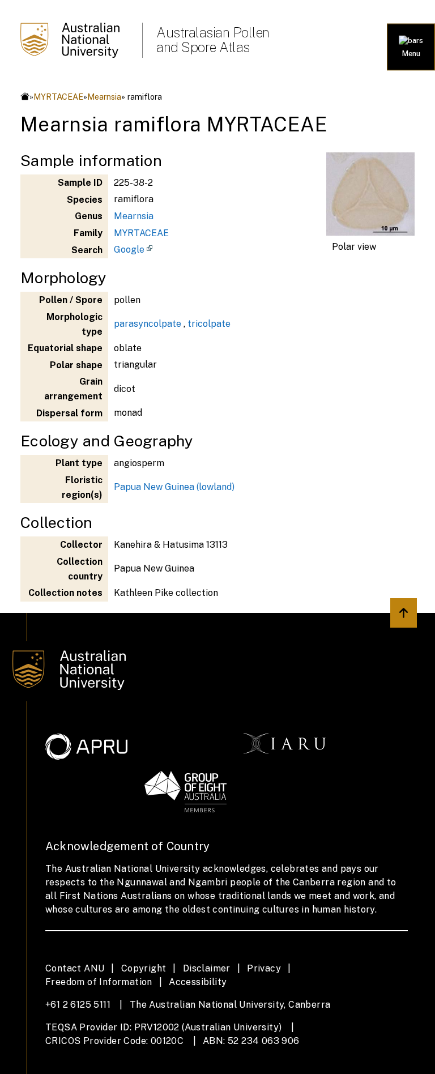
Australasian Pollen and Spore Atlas (213, 39)
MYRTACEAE (58, 96)
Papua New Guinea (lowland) (174, 486)
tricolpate (209, 323)
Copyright (144, 968)
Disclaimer (207, 968)
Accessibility (198, 982)
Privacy (264, 968)
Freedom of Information (98, 982)
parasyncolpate (147, 323)
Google (129, 249)
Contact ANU (74, 968)
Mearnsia (104, 96)
